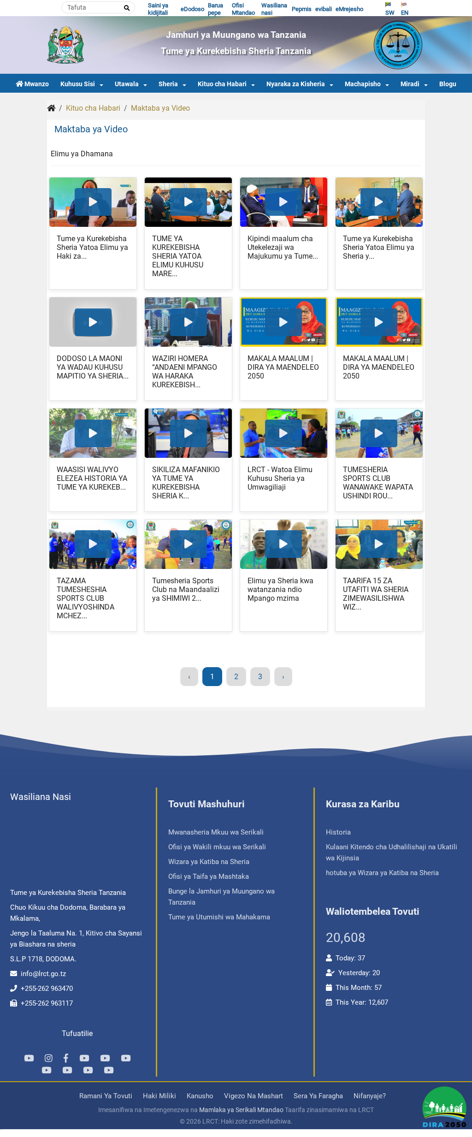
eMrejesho (349, 9)
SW (390, 12)
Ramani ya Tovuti (105, 1096)
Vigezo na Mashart (253, 1096)
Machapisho (363, 84)
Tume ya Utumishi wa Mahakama (219, 917)
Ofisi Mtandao (243, 9)
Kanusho (200, 1096)
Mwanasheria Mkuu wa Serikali (216, 832)
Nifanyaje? (370, 1096)
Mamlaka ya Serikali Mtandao (241, 1109)
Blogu (447, 84)
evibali (323, 9)
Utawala (127, 84)
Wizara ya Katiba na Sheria (208, 862)
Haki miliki (159, 1096)
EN (404, 12)
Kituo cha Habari (222, 84)
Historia (338, 832)
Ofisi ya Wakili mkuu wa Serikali (217, 847)
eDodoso (192, 9)
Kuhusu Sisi (77, 84)
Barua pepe (215, 9)
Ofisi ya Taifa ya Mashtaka (208, 876)
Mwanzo (36, 84)
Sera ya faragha (318, 1096)
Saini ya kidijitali (158, 9)
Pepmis (302, 9)
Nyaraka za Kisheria (295, 84)
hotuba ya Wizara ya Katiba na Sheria (382, 873)
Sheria (168, 84)
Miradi (410, 84)
